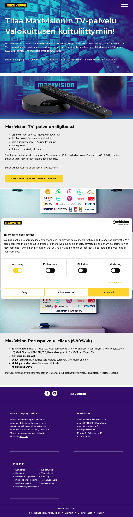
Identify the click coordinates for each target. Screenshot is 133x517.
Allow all (109, 292)
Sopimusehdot (85, 513)
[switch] (50, 270)
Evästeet (69, 513)
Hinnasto (19, 473)
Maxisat (100, 513)
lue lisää (24, 436)
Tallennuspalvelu (49, 480)
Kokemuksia (47, 470)
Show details (115, 282)
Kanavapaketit (48, 476)
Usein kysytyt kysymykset (27, 486)
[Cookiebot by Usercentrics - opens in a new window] (115, 222)
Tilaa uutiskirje (78, 393)
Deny (24, 292)
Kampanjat (20, 470)
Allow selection (66, 292)
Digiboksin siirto (23, 483)
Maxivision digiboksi (25, 476)
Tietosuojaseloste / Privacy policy (44, 513)
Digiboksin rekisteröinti (26, 480)
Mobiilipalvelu (47, 483)
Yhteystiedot (47, 473)
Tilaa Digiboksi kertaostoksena (32, 178)
